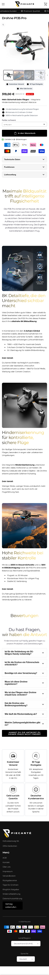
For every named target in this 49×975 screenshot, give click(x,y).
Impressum (8, 871)
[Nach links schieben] (1, 75)
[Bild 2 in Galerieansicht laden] (19, 75)
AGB (5, 858)
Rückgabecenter (10, 880)
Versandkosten (9, 876)
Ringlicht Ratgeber (11, 889)
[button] (3, 4)
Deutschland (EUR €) (23, 944)
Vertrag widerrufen (10, 905)
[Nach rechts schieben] (47, 75)
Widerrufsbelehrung (11, 894)
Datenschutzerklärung (12, 898)
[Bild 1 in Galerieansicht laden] (8, 75)
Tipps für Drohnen (10, 885)
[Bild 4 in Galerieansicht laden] (40, 75)
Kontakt (6, 862)
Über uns (6, 867)
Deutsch (23, 959)
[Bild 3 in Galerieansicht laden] (29, 75)
